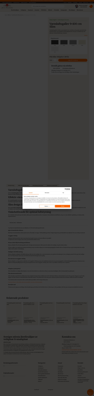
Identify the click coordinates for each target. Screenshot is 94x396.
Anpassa (46, 206)
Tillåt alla (62, 206)
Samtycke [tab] (31, 192)
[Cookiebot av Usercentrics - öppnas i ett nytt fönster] (65, 189)
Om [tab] (63, 192)
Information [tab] (47, 192)
